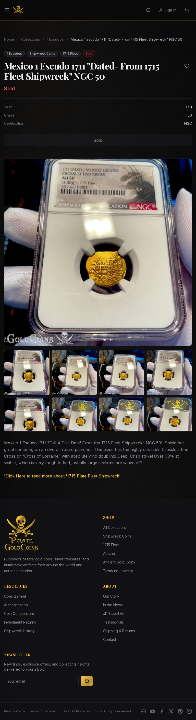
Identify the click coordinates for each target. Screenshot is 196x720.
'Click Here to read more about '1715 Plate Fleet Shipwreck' (62, 475)
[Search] (148, 10)
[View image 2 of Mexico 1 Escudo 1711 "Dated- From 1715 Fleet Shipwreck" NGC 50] (74, 372)
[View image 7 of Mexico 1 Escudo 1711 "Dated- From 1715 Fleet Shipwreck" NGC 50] (121, 420)
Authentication (16, 605)
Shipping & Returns (119, 631)
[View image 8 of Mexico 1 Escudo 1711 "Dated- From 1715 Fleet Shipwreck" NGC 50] (169, 420)
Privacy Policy (14, 711)
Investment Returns (20, 622)
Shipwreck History (19, 631)
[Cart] (187, 10)
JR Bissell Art (114, 613)
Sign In (170, 10)
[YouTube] (152, 711)
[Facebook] (161, 711)
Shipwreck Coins (117, 536)
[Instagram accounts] (189, 711)
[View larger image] (98, 252)
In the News (113, 605)
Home (9, 39)
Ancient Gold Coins (119, 562)
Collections (30, 39)
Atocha (109, 553)
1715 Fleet (111, 545)
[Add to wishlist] (187, 66)
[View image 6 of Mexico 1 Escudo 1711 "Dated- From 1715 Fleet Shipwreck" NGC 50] (74, 420)
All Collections (115, 527)
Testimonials (113, 622)
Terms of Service (42, 711)
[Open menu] (7, 10)
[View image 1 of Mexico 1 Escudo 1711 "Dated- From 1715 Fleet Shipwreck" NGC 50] (27, 372)
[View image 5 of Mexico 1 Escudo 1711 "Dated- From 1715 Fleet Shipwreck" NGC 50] (27, 420)
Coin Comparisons (19, 613)
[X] (171, 711)
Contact (109, 639)
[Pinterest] (180, 711)
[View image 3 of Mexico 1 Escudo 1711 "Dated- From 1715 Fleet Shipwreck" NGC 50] (121, 372)
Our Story (111, 596)
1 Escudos (55, 39)
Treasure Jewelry (118, 571)
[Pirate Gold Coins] (18, 10)
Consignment (15, 596)
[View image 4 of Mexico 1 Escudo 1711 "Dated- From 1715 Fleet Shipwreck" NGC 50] (169, 372)
